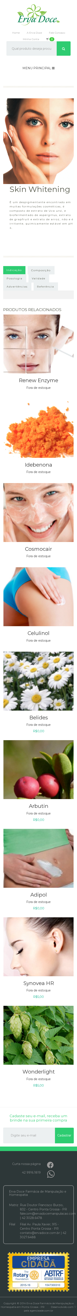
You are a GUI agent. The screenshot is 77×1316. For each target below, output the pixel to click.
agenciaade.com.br (41, 1310)
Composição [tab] (41, 270)
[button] (38, 353)
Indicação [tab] (14, 270)
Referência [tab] (45, 286)
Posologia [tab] (14, 278)
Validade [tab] (38, 278)
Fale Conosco (57, 32)
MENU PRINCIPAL (37, 68)
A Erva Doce (34, 32)
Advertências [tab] (17, 286)
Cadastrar (64, 1135)
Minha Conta (31, 39)
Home (16, 32)
